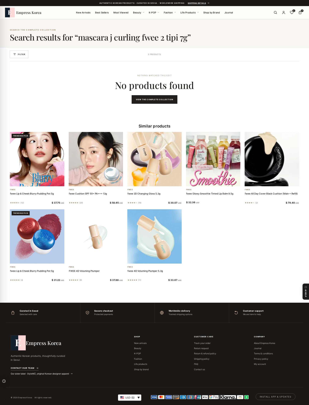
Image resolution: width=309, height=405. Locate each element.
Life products (140, 364)
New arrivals (140, 343)
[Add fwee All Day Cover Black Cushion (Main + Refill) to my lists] (276, 181)
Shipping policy (201, 359)
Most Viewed (120, 12)
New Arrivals (83, 12)
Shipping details (197, 3)
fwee (13, 190)
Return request (201, 348)
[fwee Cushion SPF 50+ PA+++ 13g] (96, 159)
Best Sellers (102, 12)
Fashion (168, 12)
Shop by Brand (211, 12)
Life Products (188, 12)
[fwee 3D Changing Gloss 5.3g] (154, 159)
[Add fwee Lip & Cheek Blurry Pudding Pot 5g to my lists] (41, 181)
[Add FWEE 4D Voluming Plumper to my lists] (100, 259)
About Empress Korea (264, 343)
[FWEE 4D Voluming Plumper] (96, 236)
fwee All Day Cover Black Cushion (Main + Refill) (271, 193)
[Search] (275, 12)
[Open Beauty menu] (143, 12)
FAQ (196, 364)
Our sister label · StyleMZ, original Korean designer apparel (40, 373)
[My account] (284, 12)
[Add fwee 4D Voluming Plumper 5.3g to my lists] (159, 259)
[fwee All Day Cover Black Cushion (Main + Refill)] (272, 159)
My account (260, 364)
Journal (228, 12)
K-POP (152, 12)
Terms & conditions (263, 353)
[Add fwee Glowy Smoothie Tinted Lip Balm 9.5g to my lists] (217, 181)
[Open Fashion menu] (175, 12)
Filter (21, 54)
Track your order (202, 343)
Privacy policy (261, 359)
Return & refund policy (205, 353)
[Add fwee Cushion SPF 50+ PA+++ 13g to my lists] (100, 181)
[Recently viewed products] (4, 381)
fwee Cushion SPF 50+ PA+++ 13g (88, 193)
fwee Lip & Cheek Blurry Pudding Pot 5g (32, 193)
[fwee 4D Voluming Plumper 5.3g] (154, 236)
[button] (32, 181)
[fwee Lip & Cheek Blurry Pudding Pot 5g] (37, 159)
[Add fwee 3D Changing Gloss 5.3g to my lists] (159, 181)
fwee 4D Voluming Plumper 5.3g (145, 270)
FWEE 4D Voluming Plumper (84, 270)
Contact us (199, 369)
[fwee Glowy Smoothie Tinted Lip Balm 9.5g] (213, 159)
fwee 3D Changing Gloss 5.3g (143, 193)
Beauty (137, 12)
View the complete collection (154, 99)
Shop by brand (141, 369)
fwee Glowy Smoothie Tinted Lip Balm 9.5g (209, 193)
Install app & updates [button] (275, 396)
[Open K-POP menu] (158, 12)
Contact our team (22, 368)
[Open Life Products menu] (198, 12)
